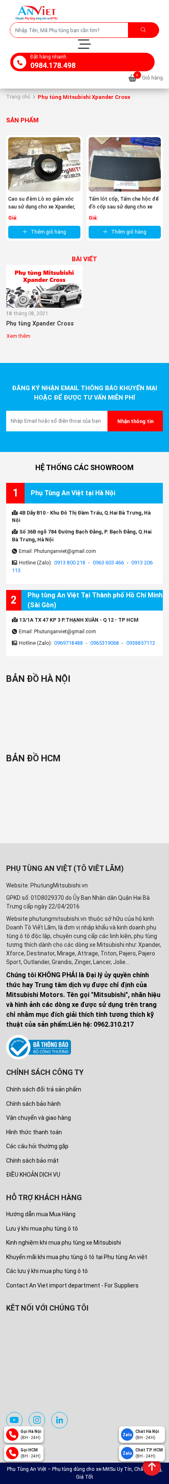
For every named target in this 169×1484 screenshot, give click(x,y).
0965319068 (104, 643)
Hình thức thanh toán (34, 1132)
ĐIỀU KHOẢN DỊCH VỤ (33, 1174)
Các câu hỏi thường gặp (37, 1146)
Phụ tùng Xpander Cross (40, 323)
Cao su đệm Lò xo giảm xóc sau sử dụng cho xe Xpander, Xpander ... (41, 207)
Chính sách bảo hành (33, 1103)
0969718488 (68, 643)
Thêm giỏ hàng (48, 232)
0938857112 (140, 643)
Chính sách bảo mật (32, 1160)
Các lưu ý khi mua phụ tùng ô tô (47, 1271)
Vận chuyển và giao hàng (38, 1117)
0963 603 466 (108, 562)
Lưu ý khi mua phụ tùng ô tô (42, 1228)
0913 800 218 (69, 562)
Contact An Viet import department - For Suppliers (72, 1285)
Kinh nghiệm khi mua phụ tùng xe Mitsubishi (63, 1242)
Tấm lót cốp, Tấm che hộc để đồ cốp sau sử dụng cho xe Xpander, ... (124, 207)
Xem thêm (18, 336)
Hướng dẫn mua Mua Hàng (40, 1214)
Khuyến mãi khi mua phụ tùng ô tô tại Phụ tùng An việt (76, 1257)
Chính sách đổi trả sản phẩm (43, 1089)
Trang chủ (18, 97)
